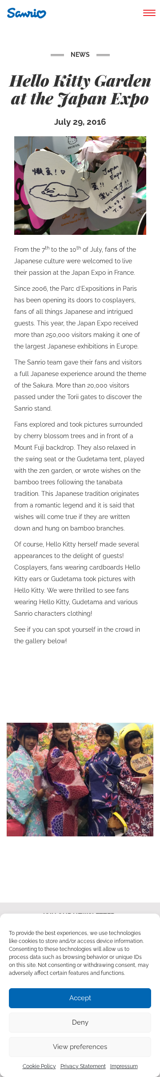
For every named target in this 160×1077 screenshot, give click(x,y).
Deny (80, 1022)
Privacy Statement (83, 1066)
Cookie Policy (39, 1066)
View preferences (80, 1047)
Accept (80, 998)
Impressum (124, 1066)
